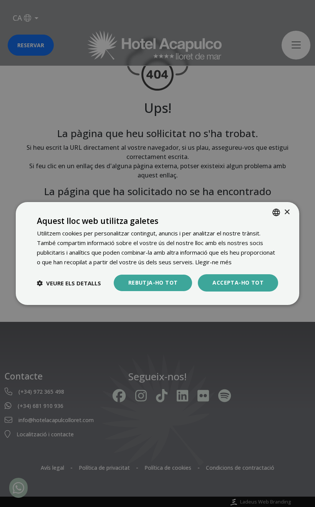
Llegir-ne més (213, 262)
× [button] (287, 212)
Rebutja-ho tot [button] (153, 282)
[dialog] (157, 253)
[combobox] (276, 212)
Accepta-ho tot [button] (238, 282)
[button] (69, 283)
